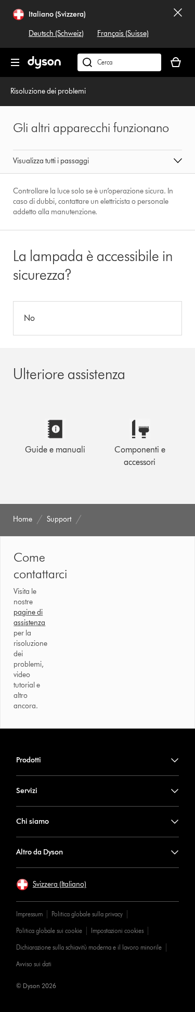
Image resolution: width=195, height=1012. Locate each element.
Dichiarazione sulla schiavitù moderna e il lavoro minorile (89, 947)
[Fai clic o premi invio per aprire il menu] (15, 62)
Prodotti (28, 760)
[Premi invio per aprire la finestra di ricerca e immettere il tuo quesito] (119, 62)
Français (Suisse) (123, 33)
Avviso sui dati (33, 964)
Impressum (29, 914)
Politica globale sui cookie (49, 931)
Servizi (26, 790)
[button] (97, 161)
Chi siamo (32, 821)
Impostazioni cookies (117, 931)
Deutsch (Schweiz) (56, 33)
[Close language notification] (178, 24)
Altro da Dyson (39, 852)
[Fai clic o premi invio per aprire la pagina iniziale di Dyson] (44, 66)
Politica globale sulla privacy (87, 914)
